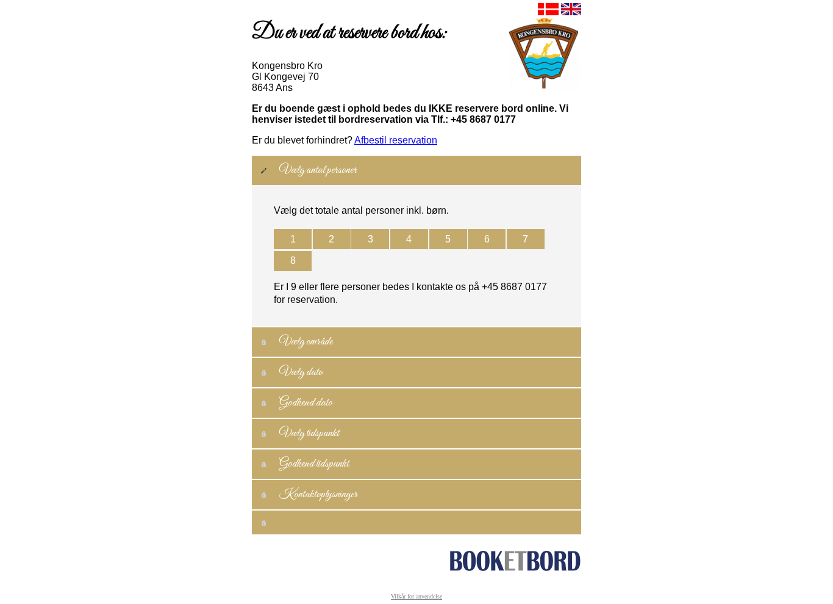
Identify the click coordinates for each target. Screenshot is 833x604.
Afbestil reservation (395, 140)
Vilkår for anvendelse (416, 596)
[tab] (416, 170)
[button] (293, 239)
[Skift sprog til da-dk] (546, 12)
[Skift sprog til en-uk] (570, 12)
